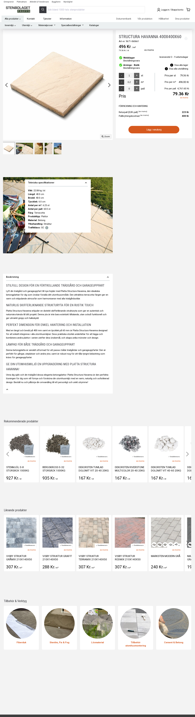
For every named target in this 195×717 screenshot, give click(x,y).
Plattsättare (22, 2)
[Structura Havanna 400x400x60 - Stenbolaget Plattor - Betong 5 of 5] (57, 148)
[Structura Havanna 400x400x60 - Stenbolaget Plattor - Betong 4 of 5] (48, 148)
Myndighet (68, 2)
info (47, 228)
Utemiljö (26, 25)
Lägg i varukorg (153, 129)
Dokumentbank (123, 18)
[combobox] (92, 9)
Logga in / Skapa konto (172, 10)
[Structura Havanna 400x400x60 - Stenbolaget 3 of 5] (38, 148)
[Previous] (7, 85)
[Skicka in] (42, 9)
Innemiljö (9, 25)
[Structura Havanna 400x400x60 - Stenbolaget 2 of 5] (24, 148)
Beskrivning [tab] (58, 277)
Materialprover (46, 25)
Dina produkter (182, 18)
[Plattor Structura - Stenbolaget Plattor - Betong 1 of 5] (9, 148)
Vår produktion (145, 18)
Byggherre (56, 2)
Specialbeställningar (71, 25)
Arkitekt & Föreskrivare (39, 2)
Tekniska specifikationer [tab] (58, 183)
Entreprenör (9, 2)
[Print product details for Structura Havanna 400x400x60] (186, 38)
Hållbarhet (164, 18)
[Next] (109, 85)
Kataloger (94, 25)
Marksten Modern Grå (165, 556)
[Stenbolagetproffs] (18, 9)
